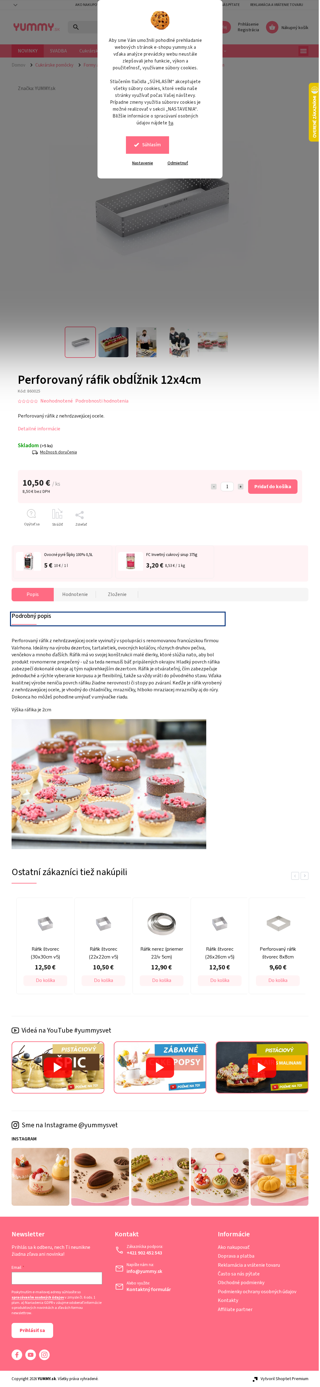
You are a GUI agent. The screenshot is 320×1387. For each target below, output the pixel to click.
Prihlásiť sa (30, 1330)
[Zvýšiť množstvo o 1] (238, 486)
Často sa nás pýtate (236, 1273)
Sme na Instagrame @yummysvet (67, 1125)
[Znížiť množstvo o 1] (211, 486)
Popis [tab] (30, 594)
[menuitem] (25, 51)
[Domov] (18, 65)
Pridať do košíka (270, 486)
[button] (43, 980)
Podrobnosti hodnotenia (99, 401)
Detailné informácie (37, 428)
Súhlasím (149, 145)
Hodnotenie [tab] (72, 594)
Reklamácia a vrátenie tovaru (274, 5)
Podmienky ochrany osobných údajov (254, 1291)
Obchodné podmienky (238, 1282)
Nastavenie (140, 163)
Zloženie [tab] (114, 594)
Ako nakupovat (87, 5)
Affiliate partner (232, 1309)
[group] (41, 947)
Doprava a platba (233, 1256)
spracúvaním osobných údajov (35, 1297)
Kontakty (225, 1300)
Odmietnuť (175, 163)
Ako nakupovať (231, 1247)
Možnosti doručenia (56, 452)
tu (168, 123)
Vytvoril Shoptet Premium (282, 1379)
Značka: (34, 88)
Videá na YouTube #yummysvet (64, 1030)
